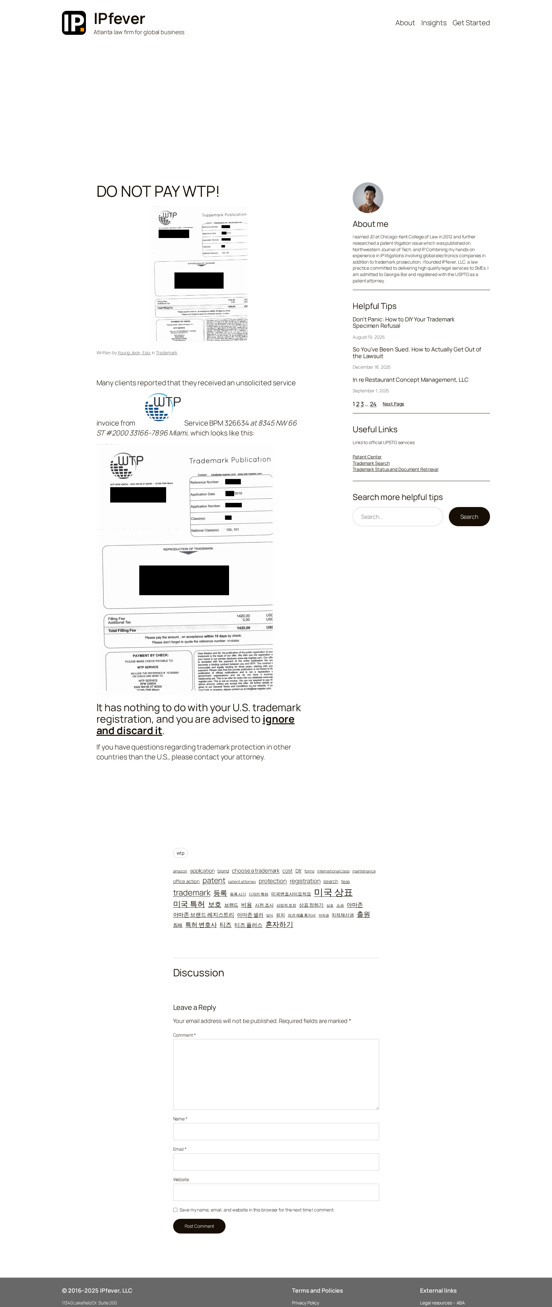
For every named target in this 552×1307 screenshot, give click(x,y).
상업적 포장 (286, 905)
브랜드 (231, 905)
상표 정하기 (311, 905)
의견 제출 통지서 (302, 915)
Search (469, 516)
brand (223, 871)
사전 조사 (264, 905)
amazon (180, 871)
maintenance (364, 871)
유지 (280, 915)
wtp (181, 853)
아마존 (355, 904)
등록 (220, 893)
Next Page (393, 404)
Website (181, 1179)
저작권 (323, 915)
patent (214, 880)
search (330, 881)
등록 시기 (238, 894)
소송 (340, 905)
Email (180, 1149)
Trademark (166, 353)
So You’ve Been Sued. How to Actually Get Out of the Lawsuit (417, 352)
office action (186, 881)
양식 (269, 915)
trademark (192, 892)
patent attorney (242, 881)
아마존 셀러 (250, 914)
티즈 (226, 925)
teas (345, 881)
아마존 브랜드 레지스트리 (203, 914)
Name (180, 1119)
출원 (363, 914)
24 (373, 404)
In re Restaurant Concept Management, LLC (411, 379)
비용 (246, 904)
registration (305, 881)
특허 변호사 (201, 924)
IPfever (119, 18)
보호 (214, 904)
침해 (178, 925)
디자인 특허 (258, 894)
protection (273, 881)
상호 (330, 905)
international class (333, 871)
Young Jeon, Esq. (134, 353)
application (202, 870)
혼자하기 (279, 924)
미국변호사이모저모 (291, 894)
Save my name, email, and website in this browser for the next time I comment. (257, 1210)
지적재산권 (343, 915)
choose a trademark (256, 870)
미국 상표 (333, 892)
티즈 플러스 (248, 924)
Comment (184, 1035)
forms (309, 871)
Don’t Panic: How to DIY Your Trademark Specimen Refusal (404, 322)
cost (287, 870)
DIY (298, 870)
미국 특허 (189, 904)
